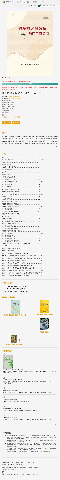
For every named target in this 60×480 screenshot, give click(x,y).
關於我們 (4, 467)
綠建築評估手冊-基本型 (10, 390)
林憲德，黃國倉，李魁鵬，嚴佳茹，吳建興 (16, 410)
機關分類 (35, 2)
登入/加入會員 (32, 5)
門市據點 (30, 467)
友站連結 (43, 2)
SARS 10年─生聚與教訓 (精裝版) (15, 289)
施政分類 (26, 2)
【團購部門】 (35, 451)
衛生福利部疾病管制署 (15, 96)
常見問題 (10, 467)
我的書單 (16, 122)
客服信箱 (36, 467)
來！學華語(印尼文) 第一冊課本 (12, 380)
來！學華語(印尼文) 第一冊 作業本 (13, 369)
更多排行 (55, 424)
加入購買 (7, 122)
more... (56, 146)
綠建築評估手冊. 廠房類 (10, 399)
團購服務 (16, 467)
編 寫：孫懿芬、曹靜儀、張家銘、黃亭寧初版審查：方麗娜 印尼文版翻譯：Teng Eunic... (29, 371)
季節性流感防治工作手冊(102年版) (15, 286)
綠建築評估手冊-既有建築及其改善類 (14, 408)
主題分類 (18, 2)
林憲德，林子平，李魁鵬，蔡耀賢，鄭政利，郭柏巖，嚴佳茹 (21, 419)
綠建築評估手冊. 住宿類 (10, 418)
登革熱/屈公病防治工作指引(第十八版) (17, 291)
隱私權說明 (23, 467)
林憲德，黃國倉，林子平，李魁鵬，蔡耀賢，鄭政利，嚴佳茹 (21, 392)
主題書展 (30, 84)
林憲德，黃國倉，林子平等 (11, 401)
